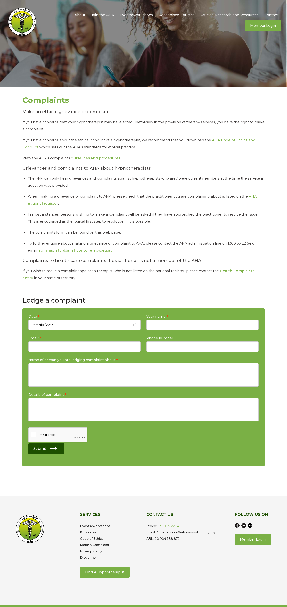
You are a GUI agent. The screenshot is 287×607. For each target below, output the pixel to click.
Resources (88, 532)
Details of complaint (46, 395)
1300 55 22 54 (168, 526)
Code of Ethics (91, 539)
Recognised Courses (176, 15)
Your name (156, 316)
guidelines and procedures (95, 158)
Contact (271, 15)
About (80, 15)
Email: (33, 338)
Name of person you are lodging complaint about (71, 360)
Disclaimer (88, 557)
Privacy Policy (91, 551)
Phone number (159, 338)
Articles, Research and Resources (229, 15)
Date (32, 316)
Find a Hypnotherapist (105, 572)
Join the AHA (102, 15)
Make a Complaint (94, 545)
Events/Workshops (136, 15)
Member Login (263, 25)
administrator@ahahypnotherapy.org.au (76, 250)
